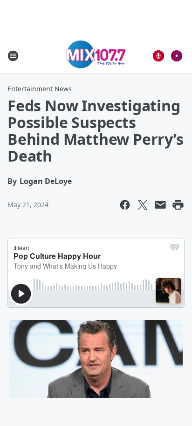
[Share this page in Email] (160, 204)
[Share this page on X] (142, 204)
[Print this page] (178, 204)
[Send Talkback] (158, 55)
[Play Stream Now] (176, 55)
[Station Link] (96, 56)
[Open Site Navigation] (13, 55)
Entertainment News (39, 88)
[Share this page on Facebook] (124, 204)
